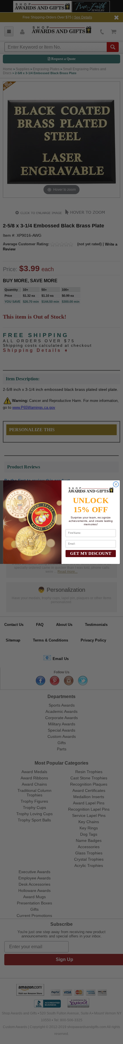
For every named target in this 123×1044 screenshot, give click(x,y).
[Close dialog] (116, 484)
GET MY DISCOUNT (91, 553)
